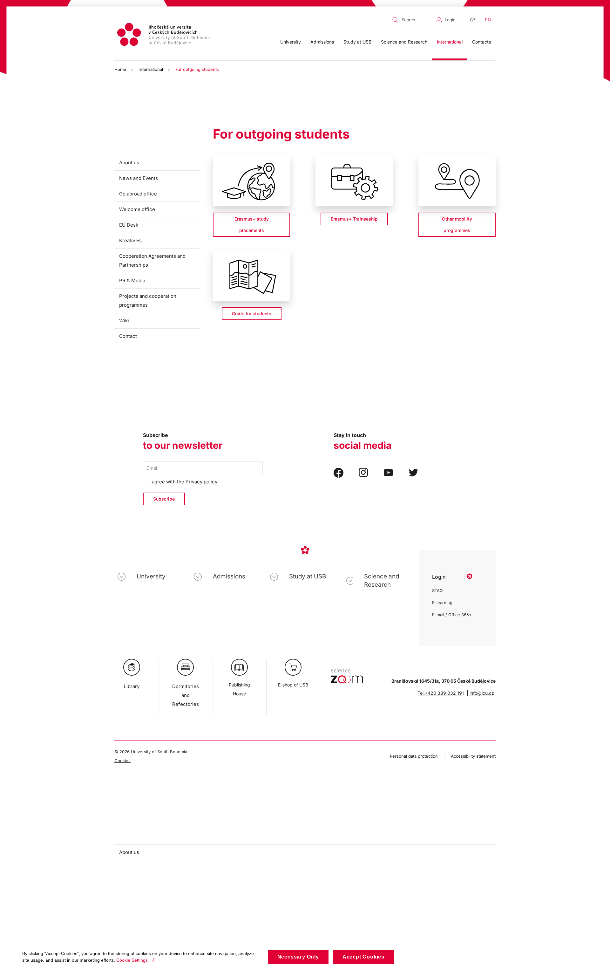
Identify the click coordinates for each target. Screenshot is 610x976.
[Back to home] (164, 35)
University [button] (290, 41)
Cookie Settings (132, 960)
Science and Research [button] (404, 41)
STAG (437, 590)
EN (488, 19)
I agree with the (182, 482)
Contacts (481, 41)
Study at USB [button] (357, 41)
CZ (473, 19)
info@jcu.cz (482, 693)
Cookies (122, 760)
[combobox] (413, 19)
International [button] (450, 41)
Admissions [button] (322, 41)
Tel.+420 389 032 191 (440, 693)
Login (450, 19)
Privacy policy (201, 482)
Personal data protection (414, 756)
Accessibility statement (473, 756)
